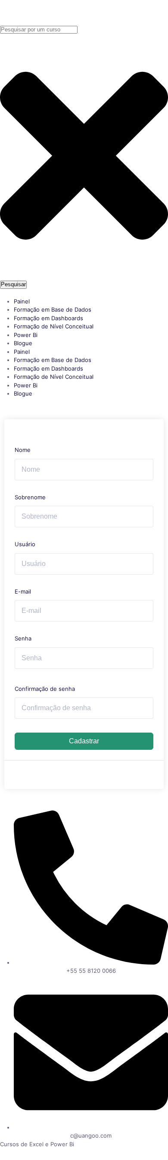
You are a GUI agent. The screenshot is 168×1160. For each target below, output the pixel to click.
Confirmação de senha (45, 688)
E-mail (23, 591)
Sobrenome (30, 497)
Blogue (23, 343)
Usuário (25, 544)
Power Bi (25, 334)
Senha (23, 638)
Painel (22, 301)
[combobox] (39, 30)
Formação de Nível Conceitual (53, 326)
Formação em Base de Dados (52, 309)
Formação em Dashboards (48, 318)
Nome (23, 449)
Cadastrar (84, 741)
